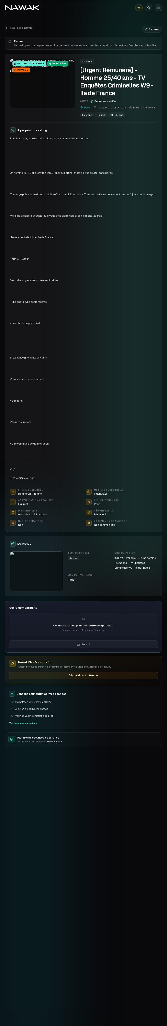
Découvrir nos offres (81, 675)
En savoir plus (54, 741)
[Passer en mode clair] (139, 7)
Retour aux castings (20, 28)
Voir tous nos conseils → (23, 723)
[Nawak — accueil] (22, 8)
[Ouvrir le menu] (158, 7)
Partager (154, 29)
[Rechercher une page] (148, 7)
